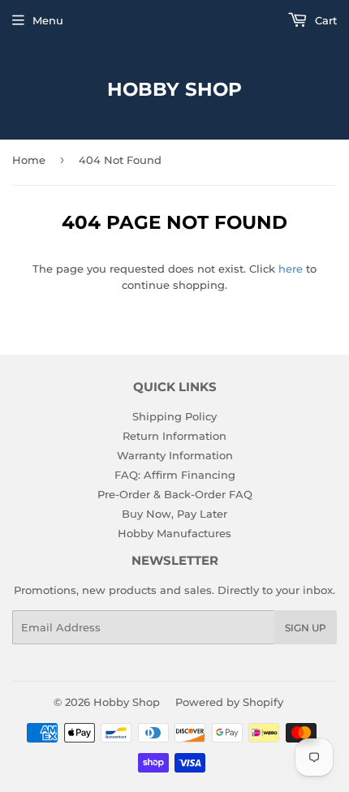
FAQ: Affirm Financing (174, 474)
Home (28, 159)
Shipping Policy (174, 416)
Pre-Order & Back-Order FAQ (174, 494)
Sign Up (305, 628)
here (290, 268)
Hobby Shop (174, 89)
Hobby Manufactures (174, 533)
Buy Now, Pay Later (174, 513)
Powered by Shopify (229, 701)
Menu (47, 20)
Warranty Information (175, 455)
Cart (324, 20)
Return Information (174, 435)
